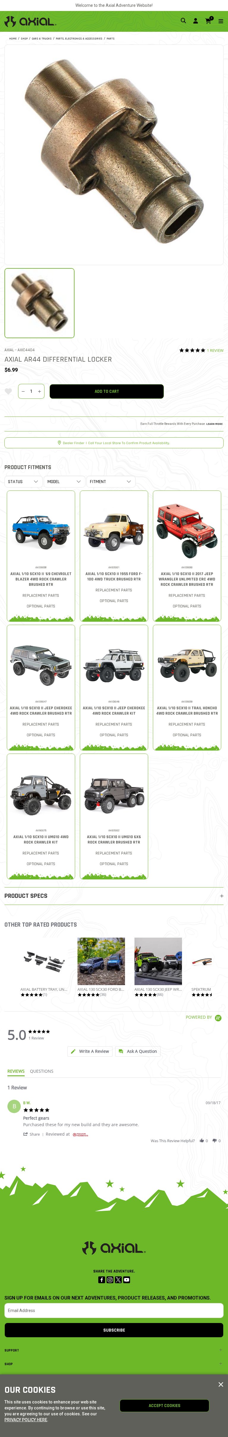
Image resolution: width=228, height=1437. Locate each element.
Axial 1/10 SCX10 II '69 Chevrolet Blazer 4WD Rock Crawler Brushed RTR (41, 579)
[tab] (90, 1051)
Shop (8, 1364)
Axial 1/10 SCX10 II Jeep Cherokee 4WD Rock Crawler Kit (114, 710)
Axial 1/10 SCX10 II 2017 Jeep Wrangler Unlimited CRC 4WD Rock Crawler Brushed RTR (187, 579)
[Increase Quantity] (39, 391)
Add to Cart (107, 391)
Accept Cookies (164, 1405)
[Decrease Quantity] (23, 391)
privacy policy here (25, 1419)
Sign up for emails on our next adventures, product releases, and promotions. (107, 1298)
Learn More (214, 424)
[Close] (221, 1385)
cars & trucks (42, 38)
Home (13, 38)
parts (111, 38)
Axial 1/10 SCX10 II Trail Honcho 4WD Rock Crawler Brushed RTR (187, 710)
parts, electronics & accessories (79, 38)
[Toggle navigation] (217, 21)
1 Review (215, 350)
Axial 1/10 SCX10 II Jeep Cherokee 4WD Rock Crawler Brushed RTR (41, 710)
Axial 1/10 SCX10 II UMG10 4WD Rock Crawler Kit (41, 839)
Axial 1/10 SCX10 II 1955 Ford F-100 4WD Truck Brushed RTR (114, 576)
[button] (34, 1134)
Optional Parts (41, 606)
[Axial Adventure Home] (30, 21)
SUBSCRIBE (114, 1330)
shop (24, 38)
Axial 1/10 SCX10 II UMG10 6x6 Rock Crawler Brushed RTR (114, 839)
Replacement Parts (41, 595)
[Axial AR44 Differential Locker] (114, 154)
